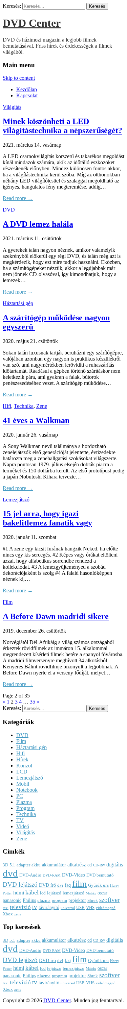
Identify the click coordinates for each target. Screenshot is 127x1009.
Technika (24, 406)
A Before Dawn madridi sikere (56, 616)
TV (20, 820)
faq (68, 885)
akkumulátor (54, 864)
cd (89, 864)
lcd (43, 893)
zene (17, 914)
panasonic (12, 900)
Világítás (12, 107)
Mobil (22, 784)
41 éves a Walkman (36, 420)
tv (34, 907)
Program (25, 808)
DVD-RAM (52, 875)
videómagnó (105, 908)
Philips (29, 900)
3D (5, 865)
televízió (20, 907)
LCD (21, 771)
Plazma (24, 802)
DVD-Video (73, 875)
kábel (32, 892)
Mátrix (91, 893)
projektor (77, 900)
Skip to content (19, 78)
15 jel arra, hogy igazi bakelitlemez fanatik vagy (47, 518)
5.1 (12, 865)
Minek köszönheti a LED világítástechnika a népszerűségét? (62, 126)
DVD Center (32, 23)
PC (19, 796)
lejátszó (54, 893)
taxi (5, 908)
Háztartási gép (18, 303)
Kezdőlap (26, 89)
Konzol (24, 765)
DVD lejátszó (20, 884)
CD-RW (99, 865)
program (59, 900)
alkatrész (76, 864)
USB (80, 907)
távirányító (49, 907)
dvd (10, 873)
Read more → (18, 198)
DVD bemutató (100, 875)
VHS (90, 907)
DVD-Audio (30, 875)
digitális (114, 864)
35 (32, 702)
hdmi (18, 892)
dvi (60, 885)
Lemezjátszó (16, 499)
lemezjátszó (73, 893)
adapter (23, 865)
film (79, 884)
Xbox (8, 914)
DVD (9, 210)
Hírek (22, 759)
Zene (41, 406)
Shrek (92, 900)
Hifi (7, 406)
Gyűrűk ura (98, 885)
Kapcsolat (27, 95)
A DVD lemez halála (38, 224)
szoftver (109, 899)
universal (68, 908)
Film (8, 602)
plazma (43, 900)
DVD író (47, 885)
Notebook (27, 790)
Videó (22, 826)
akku (36, 865)
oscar (102, 892)
